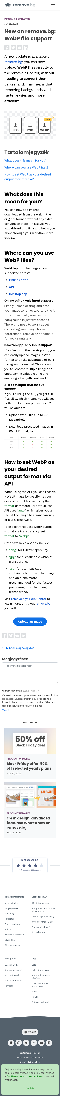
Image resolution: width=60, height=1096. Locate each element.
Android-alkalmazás (41, 927)
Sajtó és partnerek (41, 1002)
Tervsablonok (38, 932)
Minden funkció (12, 903)
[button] (11, 1043)
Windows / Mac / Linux (42, 921)
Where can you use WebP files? (26, 167)
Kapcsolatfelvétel (13, 970)
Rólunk (35, 996)
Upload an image (30, 621)
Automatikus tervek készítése (41, 977)
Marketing (9, 913)
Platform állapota (13, 980)
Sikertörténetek (12, 945)
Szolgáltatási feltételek (30, 1053)
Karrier (35, 991)
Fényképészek (11, 908)
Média (8, 929)
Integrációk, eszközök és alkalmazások (43, 910)
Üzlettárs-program (41, 970)
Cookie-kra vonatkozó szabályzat (25, 1076)
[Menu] (53, 5)
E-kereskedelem (12, 924)
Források (9, 985)
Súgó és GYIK (11, 964)
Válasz (5, 710)
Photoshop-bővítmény (43, 916)
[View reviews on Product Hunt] (30, 865)
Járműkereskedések (14, 934)
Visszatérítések (12, 975)
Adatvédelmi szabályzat (30, 1062)
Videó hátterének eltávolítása (40, 985)
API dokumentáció (41, 903)
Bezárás (30, 1088)
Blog (34, 964)
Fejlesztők (9, 918)
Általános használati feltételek (30, 1057)
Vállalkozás (10, 939)
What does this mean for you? (25, 160)
